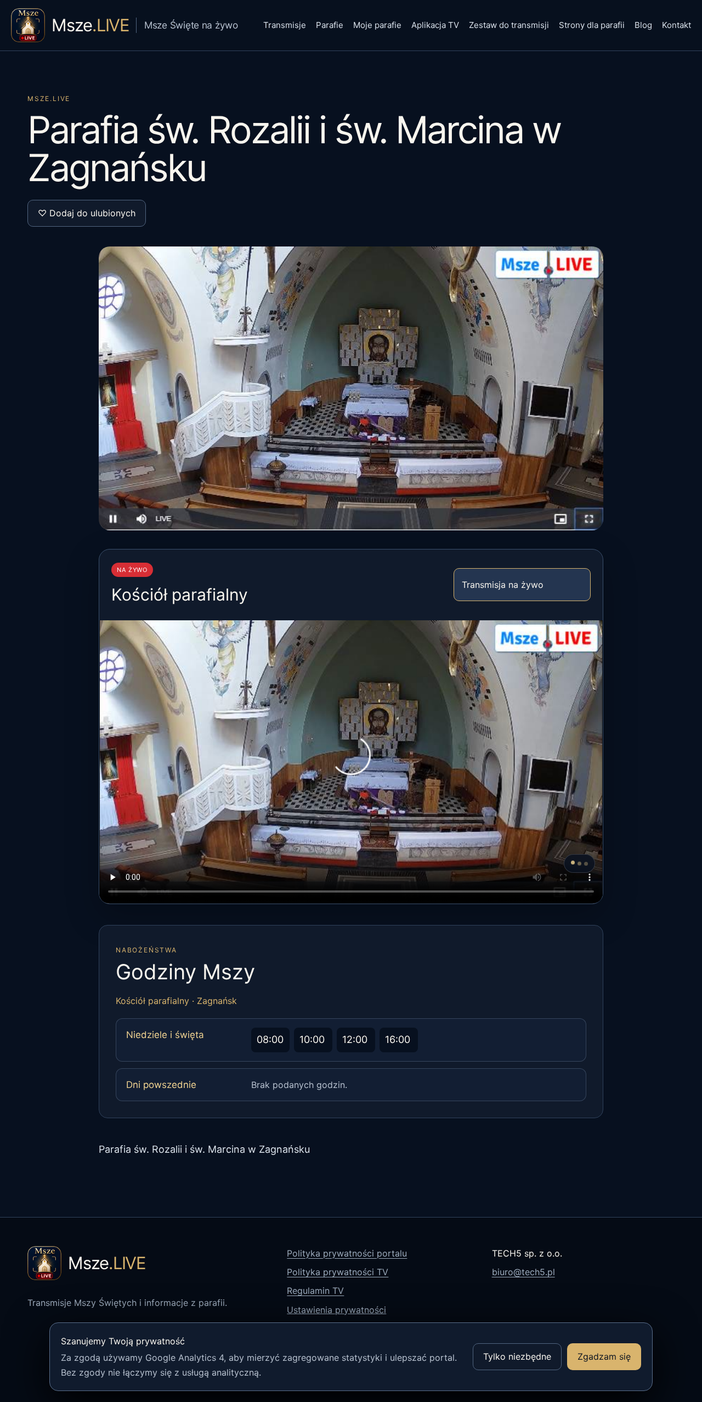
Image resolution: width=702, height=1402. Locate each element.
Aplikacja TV (435, 25)
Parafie (329, 25)
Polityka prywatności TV (337, 1271)
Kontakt (676, 25)
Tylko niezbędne (517, 1356)
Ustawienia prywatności (336, 1309)
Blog (643, 25)
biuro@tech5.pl (523, 1271)
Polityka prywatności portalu (347, 1253)
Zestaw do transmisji (509, 25)
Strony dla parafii (592, 25)
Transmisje (284, 25)
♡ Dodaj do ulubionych (86, 213)
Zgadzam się (604, 1356)
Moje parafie (377, 25)
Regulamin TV (315, 1290)
